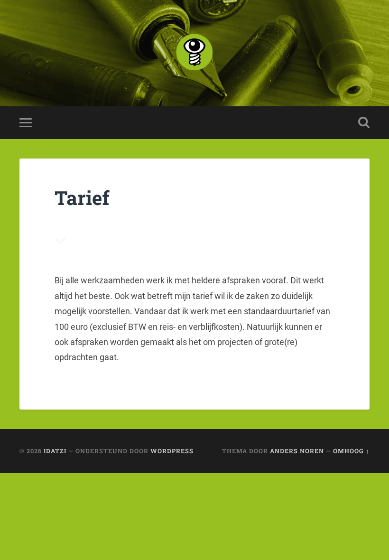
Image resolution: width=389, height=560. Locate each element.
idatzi (55, 451)
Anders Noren (297, 451)
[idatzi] (194, 53)
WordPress (172, 451)
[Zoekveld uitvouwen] (364, 122)
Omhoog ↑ (351, 451)
